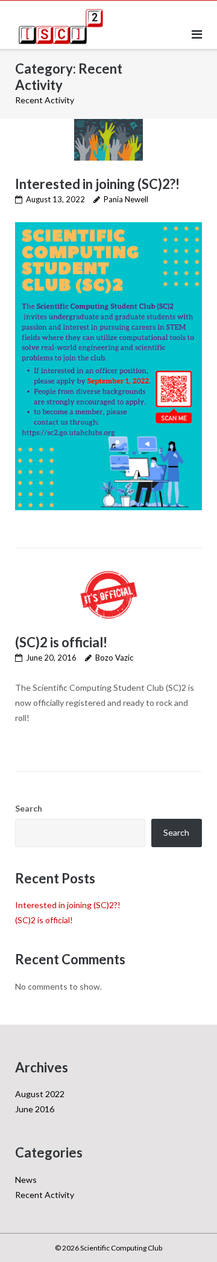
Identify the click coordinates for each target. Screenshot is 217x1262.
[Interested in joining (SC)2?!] (108, 140)
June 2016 (34, 1109)
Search (28, 808)
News (26, 1179)
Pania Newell (126, 199)
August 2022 (39, 1094)
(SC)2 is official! (61, 642)
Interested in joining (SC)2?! (97, 184)
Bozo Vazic (114, 657)
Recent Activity (44, 1195)
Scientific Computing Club (121, 1247)
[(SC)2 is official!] (108, 595)
